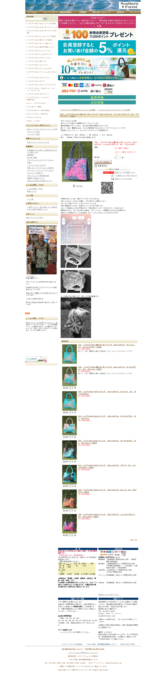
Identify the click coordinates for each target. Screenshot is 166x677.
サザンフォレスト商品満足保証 (38, 176)
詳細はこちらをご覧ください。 (109, 595)
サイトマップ (135, 12)
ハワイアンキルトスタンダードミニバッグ (42, 27)
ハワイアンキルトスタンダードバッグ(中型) (42, 32)
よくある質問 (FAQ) (35, 185)
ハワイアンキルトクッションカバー (39, 68)
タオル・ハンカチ (33, 121)
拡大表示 (79, 186)
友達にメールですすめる (123, 179)
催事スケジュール (33, 138)
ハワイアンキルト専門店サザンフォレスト (83, 653)
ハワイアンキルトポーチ (35, 81)
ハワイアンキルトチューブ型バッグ (39, 43)
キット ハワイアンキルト (36, 103)
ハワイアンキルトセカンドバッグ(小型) (41, 23)
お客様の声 (120, 12)
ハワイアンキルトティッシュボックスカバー (42, 73)
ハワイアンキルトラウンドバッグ (39, 58)
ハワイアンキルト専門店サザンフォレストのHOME (77, 110)
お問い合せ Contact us (101, 12)
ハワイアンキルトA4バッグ (36, 61)
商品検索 (30, 17)
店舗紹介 (29, 146)
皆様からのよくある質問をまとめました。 (41, 323)
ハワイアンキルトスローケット (38, 94)
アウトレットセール (34, 117)
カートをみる (32, 12)
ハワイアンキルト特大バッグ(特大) (40, 40)
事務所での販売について (35, 178)
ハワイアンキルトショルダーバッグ (39, 54)
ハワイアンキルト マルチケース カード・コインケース (41, 89)
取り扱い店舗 (32, 157)
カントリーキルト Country (37, 114)
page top (133, 540)
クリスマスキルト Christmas (38, 110)
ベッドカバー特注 (33, 134)
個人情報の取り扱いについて (72, 649)
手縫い (29, 163)
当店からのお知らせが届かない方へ (39, 181)
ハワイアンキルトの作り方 (36, 165)
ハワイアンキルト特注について (38, 125)
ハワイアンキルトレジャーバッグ (39, 51)
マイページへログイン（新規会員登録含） (58, 12)
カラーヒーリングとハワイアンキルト (40, 170)
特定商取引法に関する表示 (94, 649)
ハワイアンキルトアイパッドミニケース (41, 85)
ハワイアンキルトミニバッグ (37, 65)
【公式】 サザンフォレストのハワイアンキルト (50, 5)
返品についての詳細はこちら (125, 172)
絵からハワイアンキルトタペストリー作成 (42, 129)
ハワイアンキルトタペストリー (38, 78)
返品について (32, 191)
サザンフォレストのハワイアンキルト (40, 160)
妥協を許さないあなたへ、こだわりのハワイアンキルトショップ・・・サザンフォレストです (58, 8)
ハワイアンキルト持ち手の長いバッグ (40, 47)
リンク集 (29, 195)
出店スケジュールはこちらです (38, 142)
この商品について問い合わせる (126, 175)
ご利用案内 (82, 12)
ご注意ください (33, 203)
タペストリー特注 (33, 132)
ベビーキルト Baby (34, 107)
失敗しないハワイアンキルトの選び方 (40, 168)
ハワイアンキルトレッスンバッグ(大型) (41, 36)
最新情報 (30, 155)
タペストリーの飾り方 (35, 173)
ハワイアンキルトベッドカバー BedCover (38, 98)
